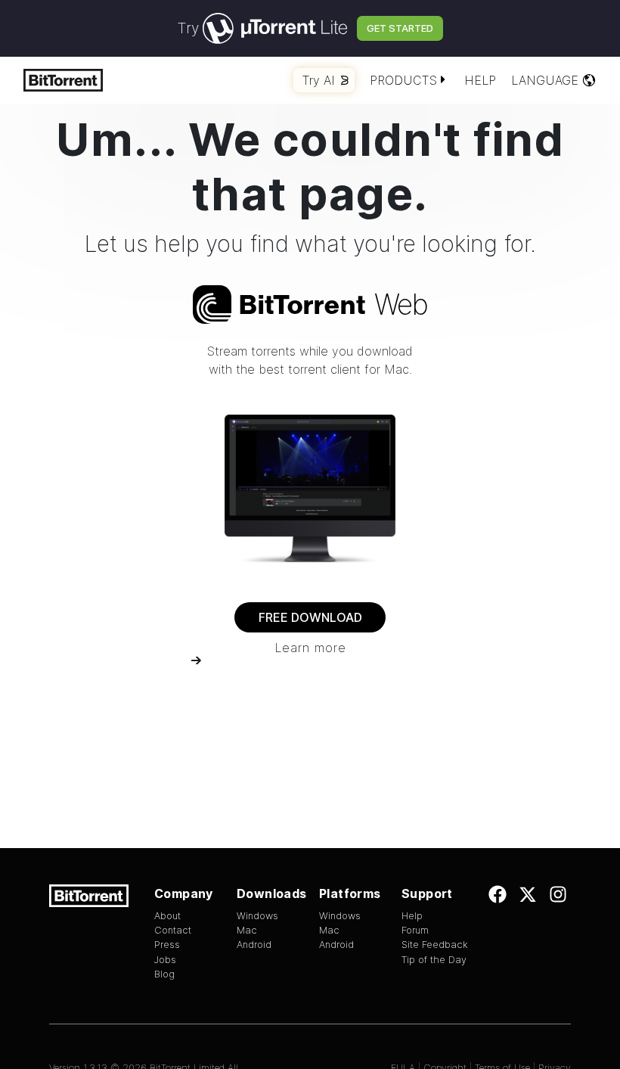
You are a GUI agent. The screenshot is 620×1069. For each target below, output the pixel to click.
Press (167, 944)
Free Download (310, 617)
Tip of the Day (434, 959)
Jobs (165, 959)
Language (544, 80)
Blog (164, 974)
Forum (415, 930)
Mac (247, 930)
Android (254, 944)
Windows (257, 915)
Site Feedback (434, 944)
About (167, 915)
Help (480, 80)
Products (403, 80)
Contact (172, 930)
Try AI (318, 80)
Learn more (310, 647)
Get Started (400, 28)
